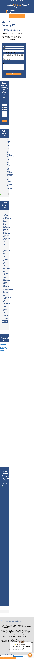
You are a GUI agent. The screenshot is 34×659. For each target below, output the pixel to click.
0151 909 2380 (11, 10)
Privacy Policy (18, 621)
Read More (4, 321)
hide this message (7, 657)
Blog (13, 621)
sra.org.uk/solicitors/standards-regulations (12, 637)
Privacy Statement (18, 656)
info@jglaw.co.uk (11, 12)
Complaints (8, 621)
